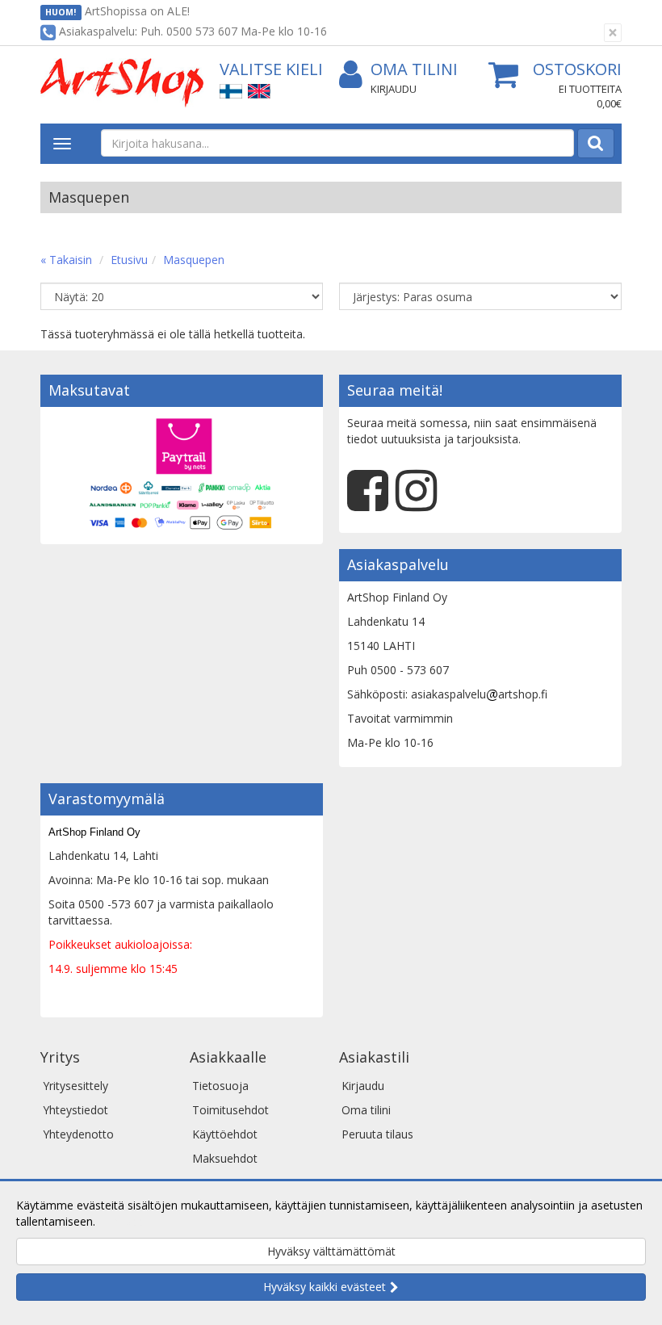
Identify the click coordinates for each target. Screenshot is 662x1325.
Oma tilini (414, 69)
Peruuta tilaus (377, 1134)
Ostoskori (577, 69)
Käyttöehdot (225, 1134)
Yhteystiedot (75, 1109)
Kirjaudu (394, 89)
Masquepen (193, 259)
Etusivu (129, 259)
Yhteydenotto (78, 1134)
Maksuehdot (225, 1158)
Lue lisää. (122, 1221)
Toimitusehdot (230, 1109)
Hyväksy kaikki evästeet (324, 1286)
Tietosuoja (220, 1085)
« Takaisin (66, 259)
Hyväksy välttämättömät (331, 1251)
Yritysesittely (75, 1085)
